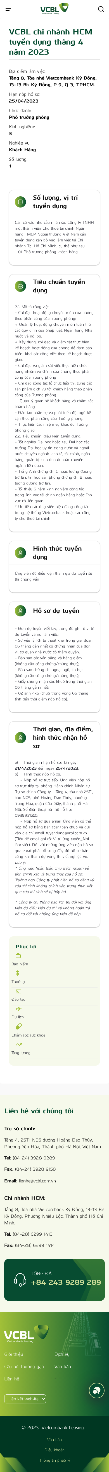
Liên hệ (11, 1379)
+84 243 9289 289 (66, 1282)
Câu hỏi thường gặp (24, 1366)
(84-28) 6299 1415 (32, 1234)
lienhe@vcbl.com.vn (37, 1181)
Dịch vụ (62, 1354)
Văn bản (62, 1366)
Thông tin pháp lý (54, 1460)
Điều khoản (54, 1450)
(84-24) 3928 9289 (34, 1158)
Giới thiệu (13, 1354)
